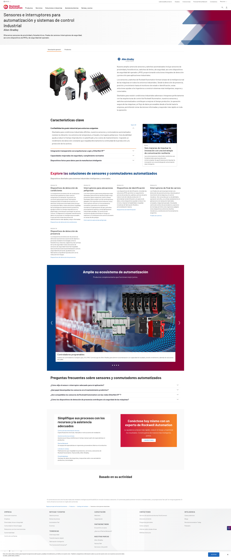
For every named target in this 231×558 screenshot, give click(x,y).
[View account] (226, 7)
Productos (29, 8)
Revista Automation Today (193, 522)
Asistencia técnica (71, 8)
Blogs (186, 519)
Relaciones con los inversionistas (14, 529)
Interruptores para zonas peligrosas (95, 220)
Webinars (97, 515)
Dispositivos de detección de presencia (63, 257)
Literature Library (63, 449)
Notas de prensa (54, 519)
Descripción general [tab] (54, 49)
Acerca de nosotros (10, 515)
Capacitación (98, 519)
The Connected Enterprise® (58, 545)
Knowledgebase (63, 456)
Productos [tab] (68, 49)
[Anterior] (52, 323)
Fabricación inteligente (56, 541)
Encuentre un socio (100, 528)
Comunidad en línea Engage (13, 526)
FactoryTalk (98, 543)
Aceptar (213, 554)
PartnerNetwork (63, 443)
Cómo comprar (144, 526)
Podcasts (187, 526)
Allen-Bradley (98, 540)
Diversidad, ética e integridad (13, 522)
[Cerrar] (228, 554)
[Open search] (222, 7)
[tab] (112, 365)
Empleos (7, 519)
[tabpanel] (115, 272)
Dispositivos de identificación (126, 209)
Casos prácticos (190, 515)
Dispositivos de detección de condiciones (64, 222)
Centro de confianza (10, 536)
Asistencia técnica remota (66, 436)
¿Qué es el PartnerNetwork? (103, 531)
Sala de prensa (54, 515)
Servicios (39, 8)
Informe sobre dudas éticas (148, 529)
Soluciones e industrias (53, 8)
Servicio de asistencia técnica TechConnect (153, 515)
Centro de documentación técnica (68, 430)
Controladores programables (65, 285)
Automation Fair (54, 522)
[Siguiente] (179, 323)
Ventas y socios (86, 8)
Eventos (52, 526)
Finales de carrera (156, 215)
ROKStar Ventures (145, 532)
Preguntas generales (146, 522)
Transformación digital (56, 538)
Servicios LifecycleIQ (100, 547)
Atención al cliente (145, 519)
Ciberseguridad (54, 534)
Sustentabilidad (9, 532)
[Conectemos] (229, 528)
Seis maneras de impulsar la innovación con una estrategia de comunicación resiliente (158, 126)
